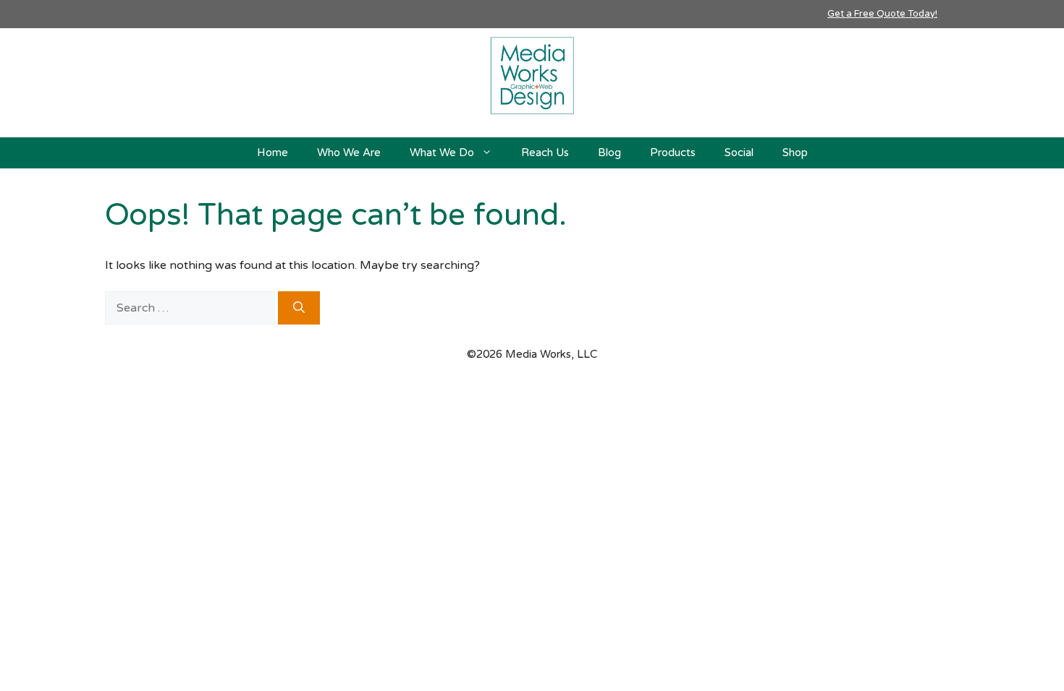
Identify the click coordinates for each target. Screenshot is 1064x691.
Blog (609, 152)
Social (739, 152)
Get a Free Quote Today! (882, 14)
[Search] (299, 308)
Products (673, 152)
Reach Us (545, 152)
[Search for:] (191, 308)
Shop (795, 152)
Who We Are (349, 152)
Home (272, 152)
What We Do (442, 152)
